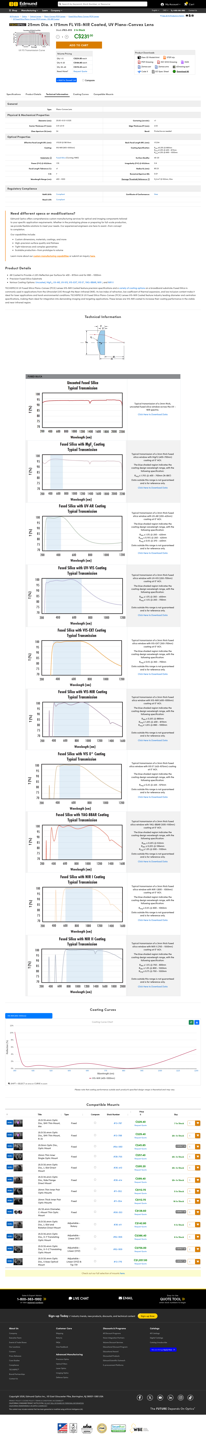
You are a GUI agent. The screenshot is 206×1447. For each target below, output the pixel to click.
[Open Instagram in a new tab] (181, 1398)
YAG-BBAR (90, 282)
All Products (14, 16)
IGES (186, 62)
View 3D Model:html (150, 57)
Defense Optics (62, 1377)
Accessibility (58, 1401)
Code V (144, 71)
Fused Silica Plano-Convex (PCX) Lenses (84, 16)
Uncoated (40, 282)
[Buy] (197, 1123)
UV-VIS (64, 282)
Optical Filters (61, 1364)
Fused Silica (61, 157)
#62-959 (117, 1249)
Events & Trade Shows (18, 1342)
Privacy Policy (15, 1401)
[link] (190, 2)
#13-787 (118, 1123)
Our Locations (14, 1347)
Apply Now (162, 1349)
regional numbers (35, 1302)
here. (92, 255)
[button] (180, 10)
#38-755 (118, 1156)
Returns (59, 1337)
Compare (89, 80)
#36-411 (118, 1224)
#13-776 (118, 1261)
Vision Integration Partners (113, 1337)
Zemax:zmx (163, 66)
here (122, 1273)
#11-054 (118, 1201)
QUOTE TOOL (170, 1299)
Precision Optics (62, 1359)
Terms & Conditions (43, 1401)
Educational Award (110, 1351)
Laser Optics (61, 1368)
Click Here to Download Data (153, 414)
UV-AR (56, 282)
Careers (12, 1351)
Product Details (33, 94)
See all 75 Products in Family (173, 16)
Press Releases (15, 1356)
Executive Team (15, 1337)
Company (56, 10)
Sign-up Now (147, 1316)
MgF (49, 282)
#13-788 (118, 1135)
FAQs (58, 1342)
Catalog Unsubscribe (158, 1342)
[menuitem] (16, 10)
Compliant (60, 194)
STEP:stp (170, 57)
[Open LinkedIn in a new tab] (170, 1398)
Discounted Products (111, 1356)
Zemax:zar (146, 66)
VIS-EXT (73, 282)
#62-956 (117, 1236)
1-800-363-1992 (179, 10)
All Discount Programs (112, 1333)
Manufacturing (29, 10)
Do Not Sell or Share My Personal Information (64, 1403)
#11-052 (118, 1191)
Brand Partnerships (17, 1374)
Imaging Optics (62, 1373)
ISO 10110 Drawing (168, 62)
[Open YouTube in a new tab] (160, 1398)
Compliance (14, 1365)
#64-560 (117, 1146)
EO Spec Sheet (162, 71)
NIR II (111, 282)
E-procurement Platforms (113, 1365)
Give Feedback (62, 1347)
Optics (24, 16)
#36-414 (118, 1180)
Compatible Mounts (103, 94)
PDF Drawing (147, 62)
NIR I (99, 282)
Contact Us (193, 10)
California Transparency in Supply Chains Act (28, 1406)
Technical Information (57, 94)
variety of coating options (132, 287)
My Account (171, 4)
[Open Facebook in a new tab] (140, 1398)
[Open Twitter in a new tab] (150, 1398)
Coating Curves (81, 94)
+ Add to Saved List (66, 80)
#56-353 (118, 1212)
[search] (102, 4)
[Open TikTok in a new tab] (190, 1398)
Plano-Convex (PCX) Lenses (54, 16)
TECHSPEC (14, 1369)
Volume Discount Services (113, 1342)
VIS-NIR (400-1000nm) (17, 1015)
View (156, 194)
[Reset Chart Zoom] (191, 1022)
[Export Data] (196, 1022)
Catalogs (155, 1333)
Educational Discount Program (115, 1347)
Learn (45, 10)
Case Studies (14, 1360)
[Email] (187, 15)
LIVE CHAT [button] (81, 1298)
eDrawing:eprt (182, 66)
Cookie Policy (28, 1401)
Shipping (59, 1333)
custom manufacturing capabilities (51, 255)
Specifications (14, 94)
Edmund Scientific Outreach (114, 1360)
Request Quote (80, 71)
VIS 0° (81, 282)
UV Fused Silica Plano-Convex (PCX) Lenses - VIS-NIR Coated (36, 19)
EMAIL (128, 1298)
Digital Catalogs (156, 1337)
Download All (183, 71)
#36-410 (118, 1167)
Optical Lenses (35, 16)
